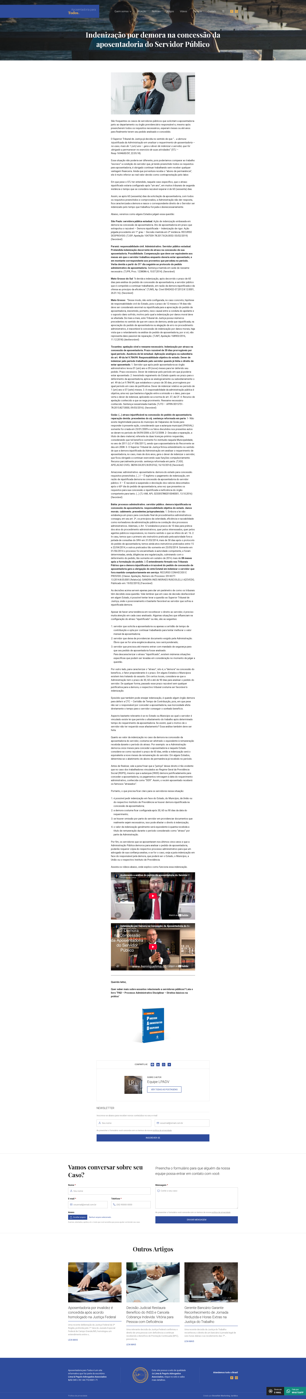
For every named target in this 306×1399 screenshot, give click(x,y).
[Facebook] (152, 1064)
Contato (212, 11)
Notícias (156, 11)
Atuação (141, 11)
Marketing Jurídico (229, 1396)
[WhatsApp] (164, 1064)
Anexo (71, 1212)
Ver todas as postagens (164, 1089)
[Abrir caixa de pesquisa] (223, 11)
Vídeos (183, 11)
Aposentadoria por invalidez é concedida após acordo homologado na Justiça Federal (92, 1312)
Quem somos (122, 11)
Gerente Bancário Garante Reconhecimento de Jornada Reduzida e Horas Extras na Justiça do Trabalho (206, 1315)
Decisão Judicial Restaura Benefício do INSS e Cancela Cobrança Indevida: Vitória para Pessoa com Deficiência (149, 1315)
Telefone (115, 1198)
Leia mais (73, 1340)
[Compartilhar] (169, 1064)
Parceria (197, 11)
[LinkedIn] (158, 1064)
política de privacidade (162, 1130)
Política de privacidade (77, 1396)
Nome (71, 1185)
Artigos (170, 11)
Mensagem (160, 1185)
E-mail (71, 1198)
